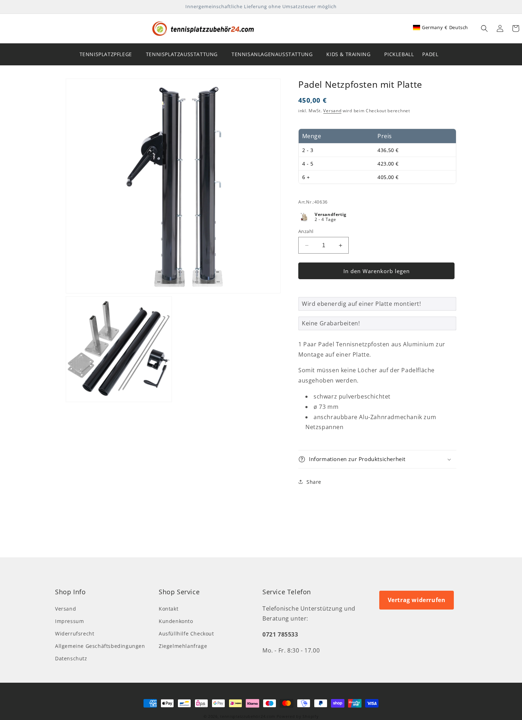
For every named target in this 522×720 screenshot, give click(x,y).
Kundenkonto (176, 621)
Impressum (69, 621)
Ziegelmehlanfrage (183, 646)
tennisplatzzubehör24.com (247, 716)
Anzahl (305, 231)
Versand (332, 111)
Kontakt (168, 608)
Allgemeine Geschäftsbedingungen (100, 646)
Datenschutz (71, 658)
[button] (484, 28)
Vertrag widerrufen (417, 600)
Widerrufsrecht (74, 633)
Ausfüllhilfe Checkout (186, 633)
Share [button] (313, 481)
